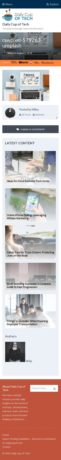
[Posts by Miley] (10, 113)
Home (5, 434)
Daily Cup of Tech (15, 24)
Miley (10, 53)
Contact (6, 446)
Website (39, 114)
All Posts (26, 114)
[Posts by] (5, 53)
